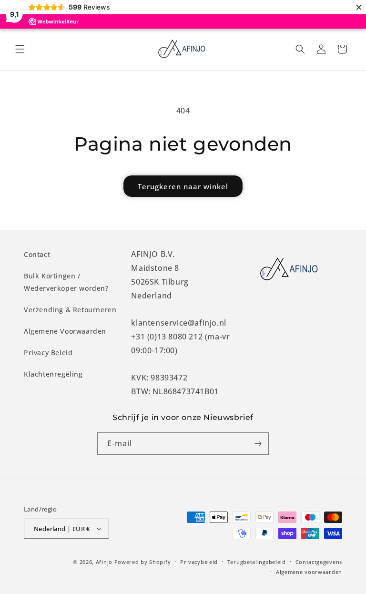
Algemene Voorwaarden (65, 331)
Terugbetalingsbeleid (256, 561)
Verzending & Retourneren (70, 309)
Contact (37, 254)
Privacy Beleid (48, 352)
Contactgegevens (319, 561)
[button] (20, 49)
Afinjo (104, 561)
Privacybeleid (199, 561)
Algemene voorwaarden (309, 571)
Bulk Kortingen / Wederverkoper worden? (66, 281)
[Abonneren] (257, 443)
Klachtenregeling (53, 374)
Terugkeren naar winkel (183, 186)
